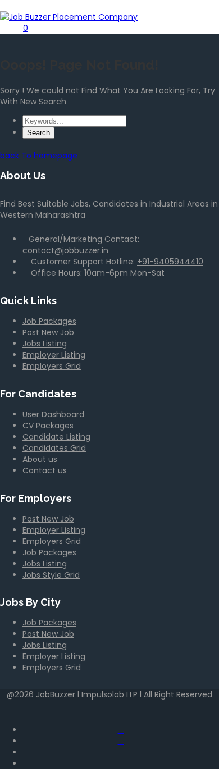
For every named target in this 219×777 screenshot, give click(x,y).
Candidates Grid (54, 448)
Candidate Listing (56, 436)
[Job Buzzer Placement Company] (69, 16)
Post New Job (48, 332)
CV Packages (48, 425)
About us (39, 459)
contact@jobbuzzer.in (65, 250)
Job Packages (49, 321)
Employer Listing (53, 354)
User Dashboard (53, 414)
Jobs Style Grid (51, 575)
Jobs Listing (44, 343)
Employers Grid (51, 366)
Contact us (44, 470)
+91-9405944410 (170, 261)
